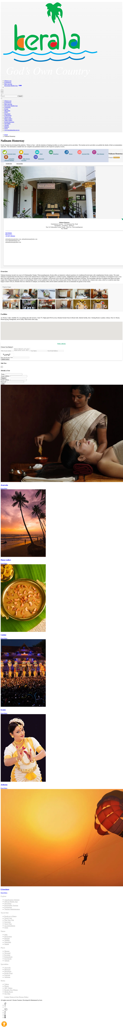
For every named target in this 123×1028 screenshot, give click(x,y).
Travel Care (7, 117)
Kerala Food (8, 973)
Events (6, 109)
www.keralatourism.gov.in (11, 130)
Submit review (5, 359)
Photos (6, 986)
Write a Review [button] (61, 343)
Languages (7, 107)
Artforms (7, 977)
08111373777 (8, 234)
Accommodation (9, 926)
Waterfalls (7, 942)
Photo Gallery (8, 118)
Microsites (7, 110)
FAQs (6, 128)
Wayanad (7, 953)
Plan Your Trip (9, 920)
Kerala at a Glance (10, 916)
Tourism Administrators (12, 909)
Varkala (6, 960)
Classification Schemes (11, 900)
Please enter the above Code (7, 357)
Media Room (8, 992)
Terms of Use (14, 997)
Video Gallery (8, 120)
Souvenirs (7, 922)
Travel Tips (8, 924)
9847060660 (8, 233)
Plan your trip (8, 84)
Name (3, 374)
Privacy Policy (23, 997)
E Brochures (7, 115)
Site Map (7, 994)
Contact (6, 997)
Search (20, 96)
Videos (6, 984)
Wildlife (7, 940)
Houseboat (7, 971)
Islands (6, 944)
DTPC (6, 112)
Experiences (7, 82)
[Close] (1, 98)
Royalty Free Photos (11, 990)
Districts (6, 127)
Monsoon (7, 969)
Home (6, 134)
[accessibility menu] (4, 1024)
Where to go (7, 81)
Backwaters (8, 936)
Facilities (19, 163)
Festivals (7, 975)
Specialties (7, 123)
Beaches (7, 938)
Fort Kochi (7, 959)
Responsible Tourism (11, 905)
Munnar (6, 951)
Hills (5, 935)
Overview (9, 163)
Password (3, 382)
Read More (4, 488)
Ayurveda (7, 968)
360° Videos (8, 988)
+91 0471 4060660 (10, 236)
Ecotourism (8, 907)
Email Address (5, 376)
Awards (6, 125)
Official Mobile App (11, 902)
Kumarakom (8, 957)
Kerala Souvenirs (9, 122)
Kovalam (7, 955)
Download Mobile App (11, 106)
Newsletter (7, 114)
